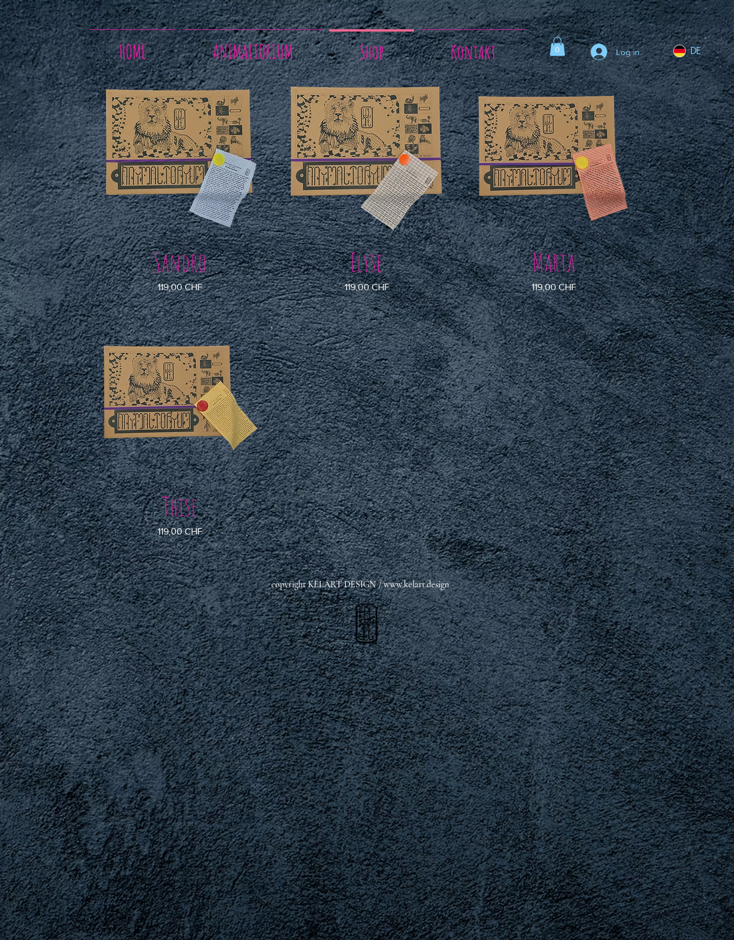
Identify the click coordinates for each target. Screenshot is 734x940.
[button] (557, 46)
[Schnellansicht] (180, 158)
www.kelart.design (416, 584)
